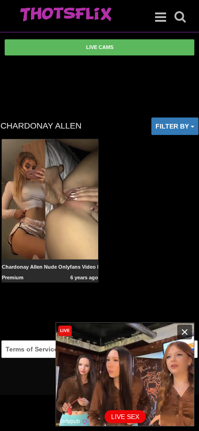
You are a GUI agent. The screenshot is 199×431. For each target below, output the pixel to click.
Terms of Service (32, 349)
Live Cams (99, 47)
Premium (13, 277)
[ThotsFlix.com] (65, 15)
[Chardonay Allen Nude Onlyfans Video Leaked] (50, 198)
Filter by (173, 126)
